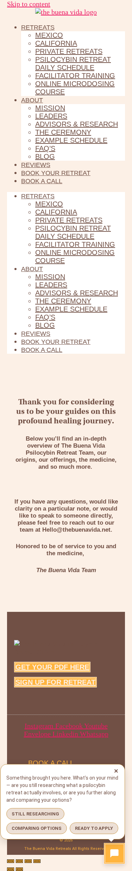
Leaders (51, 116)
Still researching (35, 813)
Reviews (35, 164)
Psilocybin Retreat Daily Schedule (73, 63)
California (56, 43)
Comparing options (37, 828)
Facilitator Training (75, 75)
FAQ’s (45, 148)
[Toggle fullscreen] (19, 861)
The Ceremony (63, 132)
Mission (50, 108)
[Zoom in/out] (10, 861)
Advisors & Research (76, 124)
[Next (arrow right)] (19, 869)
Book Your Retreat (55, 173)
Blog (45, 156)
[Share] (28, 861)
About (32, 100)
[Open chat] (114, 853)
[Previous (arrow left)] (10, 869)
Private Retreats (68, 51)
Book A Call (51, 763)
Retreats (38, 27)
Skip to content (28, 4)
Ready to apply (94, 828)
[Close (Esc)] (36, 861)
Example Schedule (71, 140)
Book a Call (41, 181)
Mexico (49, 35)
